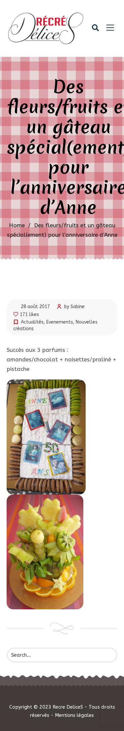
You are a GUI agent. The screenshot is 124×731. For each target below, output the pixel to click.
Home (17, 225)
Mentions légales (74, 715)
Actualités (32, 322)
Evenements (59, 322)
